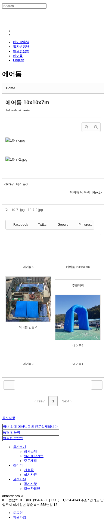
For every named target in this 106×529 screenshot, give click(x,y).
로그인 (18, 513)
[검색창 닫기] (3, 11)
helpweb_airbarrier (18, 110)
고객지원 (19, 479)
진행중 (29, 470)
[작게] (95, 127)
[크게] (86, 127)
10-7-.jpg (18, 210)
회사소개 (19, 447)
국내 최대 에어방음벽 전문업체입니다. (30, 427)
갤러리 (18, 465)
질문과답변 (32, 488)
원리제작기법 (33, 456)
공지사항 (8, 418)
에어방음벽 (21, 42)
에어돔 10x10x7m (27, 102)
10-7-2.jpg (35, 210)
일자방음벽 (21, 46)
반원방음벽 (21, 51)
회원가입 (19, 517)
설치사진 (30, 474)
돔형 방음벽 (11, 432)
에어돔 (18, 56)
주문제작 (30, 461)
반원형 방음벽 (13, 438)
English (18, 60)
